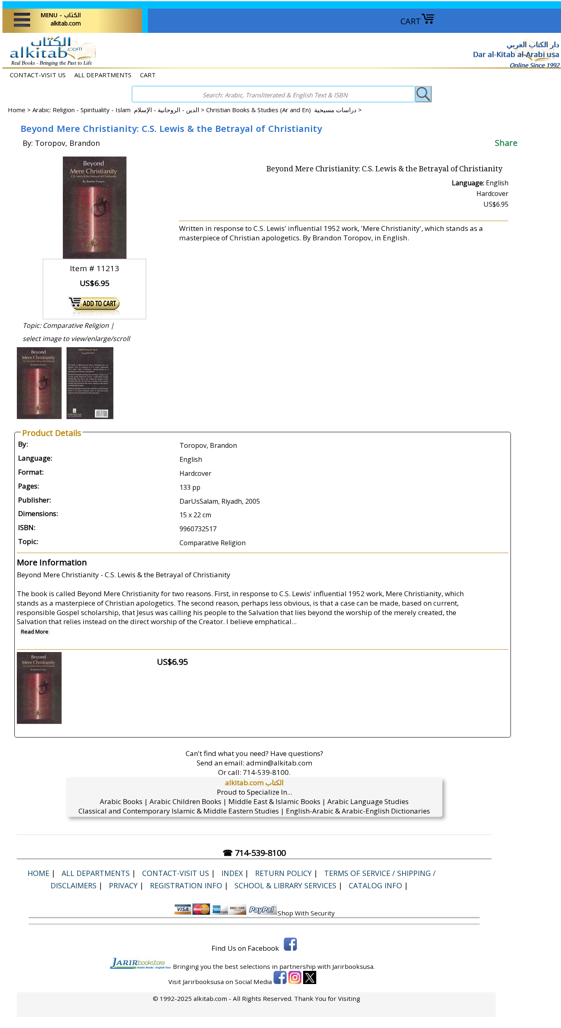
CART (410, 21)
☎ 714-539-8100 (254, 852)
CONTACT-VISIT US (38, 75)
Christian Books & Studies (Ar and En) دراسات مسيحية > (284, 110)
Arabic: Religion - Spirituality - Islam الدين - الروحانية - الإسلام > (119, 110)
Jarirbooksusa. (353, 966)
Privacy (123, 885)
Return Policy (283, 873)
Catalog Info (375, 885)
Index (232, 873)
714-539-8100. (266, 772)
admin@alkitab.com (279, 763)
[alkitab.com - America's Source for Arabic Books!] (50, 65)
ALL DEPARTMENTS (102, 75)
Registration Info (186, 885)
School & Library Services (285, 885)
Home (16, 110)
